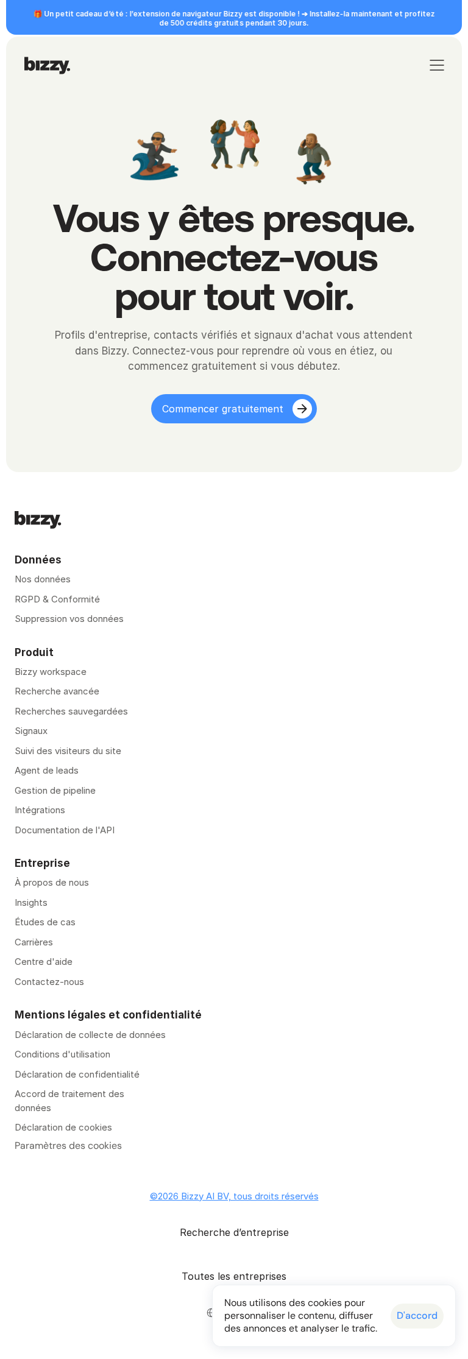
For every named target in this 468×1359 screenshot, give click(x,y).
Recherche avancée (57, 691)
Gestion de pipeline (56, 790)
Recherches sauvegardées (71, 711)
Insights (31, 902)
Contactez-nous (49, 981)
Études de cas (45, 922)
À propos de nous (52, 882)
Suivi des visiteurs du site (68, 751)
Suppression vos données (69, 618)
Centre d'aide (44, 961)
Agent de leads (47, 770)
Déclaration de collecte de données (90, 1034)
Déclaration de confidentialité (77, 1074)
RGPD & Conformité (57, 599)
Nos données (43, 579)
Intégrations (40, 810)
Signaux (31, 730)
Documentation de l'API (65, 830)
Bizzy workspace (51, 671)
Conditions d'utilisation (62, 1054)
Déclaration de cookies (63, 1127)
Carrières (34, 942)
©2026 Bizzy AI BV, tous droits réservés (234, 1196)
